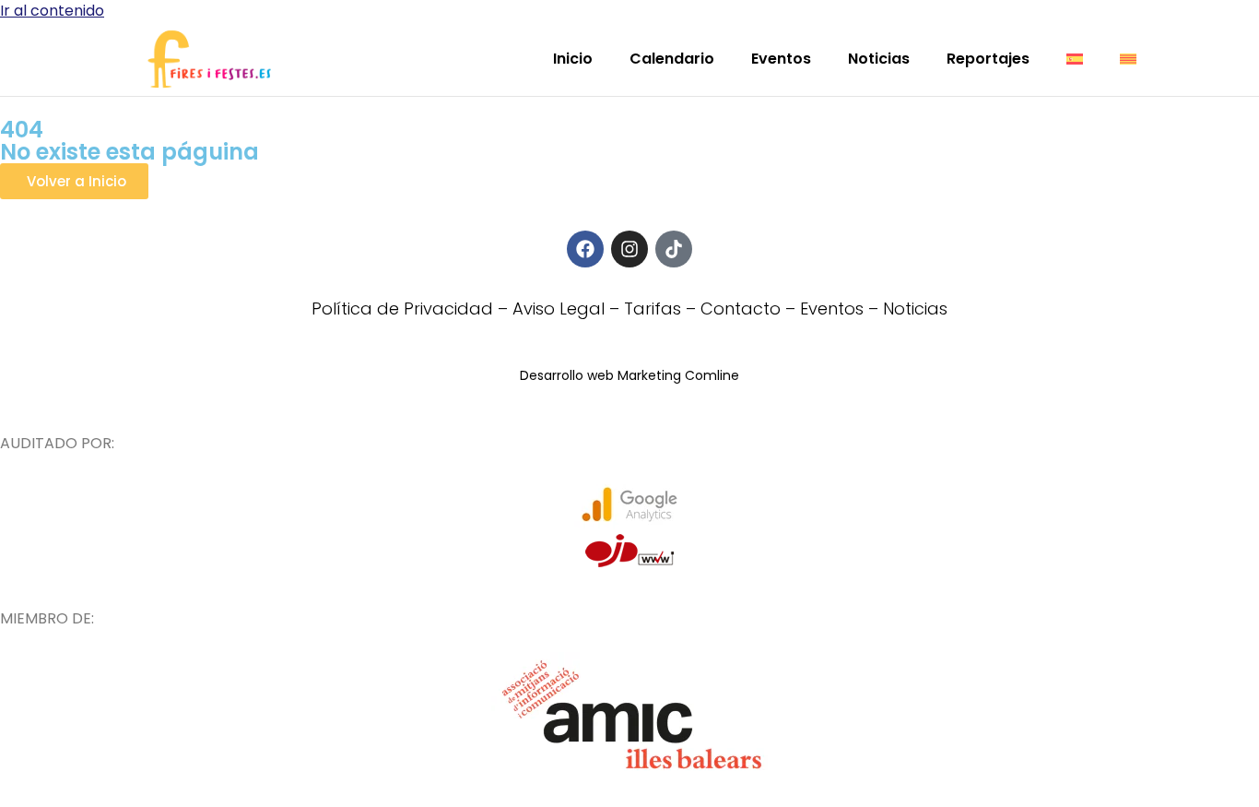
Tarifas (652, 308)
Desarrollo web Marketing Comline (629, 375)
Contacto (740, 308)
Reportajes (988, 58)
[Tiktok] (673, 249)
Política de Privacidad (402, 308)
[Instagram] (629, 249)
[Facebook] (585, 249)
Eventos (781, 58)
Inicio (573, 58)
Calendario (672, 58)
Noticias (879, 58)
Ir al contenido (52, 10)
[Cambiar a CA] (1128, 59)
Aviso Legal (558, 308)
